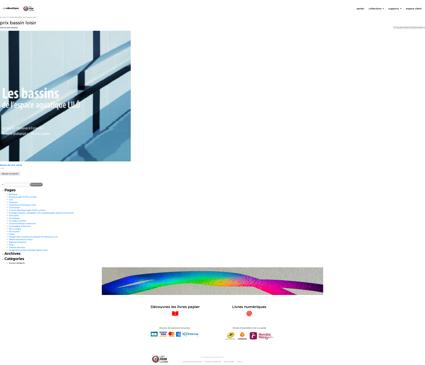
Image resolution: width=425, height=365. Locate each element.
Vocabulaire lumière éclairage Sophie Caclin (28, 250)
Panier (12, 234)
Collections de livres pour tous (22, 205)
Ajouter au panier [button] (10, 174)
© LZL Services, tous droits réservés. (212, 357)
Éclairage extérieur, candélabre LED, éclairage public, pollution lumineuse (41, 213)
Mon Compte (15, 229)
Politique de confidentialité (212, 361)
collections (375, 8)
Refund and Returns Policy (21, 239)
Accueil (3, 17)
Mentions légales (229, 361)
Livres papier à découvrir (20, 226)
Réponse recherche (17, 242)
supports (393, 8)
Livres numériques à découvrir (22, 223)
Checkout (13, 202)
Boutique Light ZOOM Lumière (23, 197)
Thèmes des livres (17, 247)
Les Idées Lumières (17, 221)
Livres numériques (249, 307)
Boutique (13, 194)
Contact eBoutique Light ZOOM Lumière (27, 210)
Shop (11, 245)
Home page (14, 218)
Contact (239, 361)
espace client (414, 8)
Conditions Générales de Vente (192, 361)
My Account (14, 231)
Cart (11, 200)
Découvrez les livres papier (175, 307)
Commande (14, 208)
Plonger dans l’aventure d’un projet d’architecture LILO (33, 237)
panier (360, 8)
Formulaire (14, 216)
